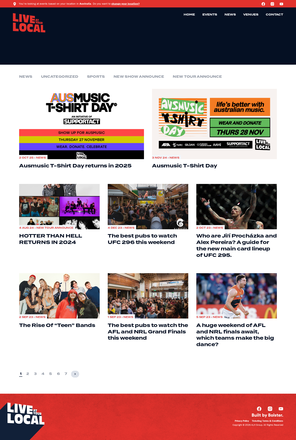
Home (189, 14)
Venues (250, 14)
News (230, 14)
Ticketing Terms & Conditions (267, 420)
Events (209, 14)
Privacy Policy (242, 420)
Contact (274, 14)
